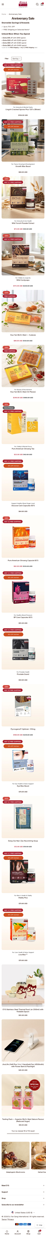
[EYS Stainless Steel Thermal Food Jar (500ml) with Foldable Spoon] (23, 985)
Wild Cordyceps (23, 280)
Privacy (11, 1219)
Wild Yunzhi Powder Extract (23, 223)
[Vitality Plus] (23, 872)
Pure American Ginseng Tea (23, 449)
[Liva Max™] (23, 929)
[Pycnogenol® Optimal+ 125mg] (23, 705)
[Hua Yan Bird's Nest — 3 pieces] (23, 311)
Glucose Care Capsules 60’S (23, 506)
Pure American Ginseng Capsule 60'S (23, 560)
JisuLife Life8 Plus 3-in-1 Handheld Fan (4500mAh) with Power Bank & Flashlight (23, 1065)
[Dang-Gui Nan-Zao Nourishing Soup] (23, 817)
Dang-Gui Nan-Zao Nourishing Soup (23, 841)
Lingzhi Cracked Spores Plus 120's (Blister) (23, 109)
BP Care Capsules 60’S (23, 617)
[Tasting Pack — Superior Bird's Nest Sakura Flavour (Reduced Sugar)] (23, 1095)
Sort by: (16, 59)
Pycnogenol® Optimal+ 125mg (23, 729)
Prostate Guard (23, 674)
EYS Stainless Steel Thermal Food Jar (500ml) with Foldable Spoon (23, 1010)
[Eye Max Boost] (23, 760)
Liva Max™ (23, 955)
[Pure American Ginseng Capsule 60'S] (23, 536)
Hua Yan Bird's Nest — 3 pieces (23, 335)
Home (4, 14)
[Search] (37, 4)
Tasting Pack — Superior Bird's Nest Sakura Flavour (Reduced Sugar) (23, 1120)
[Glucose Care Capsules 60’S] (23, 480)
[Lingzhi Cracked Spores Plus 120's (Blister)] (23, 83)
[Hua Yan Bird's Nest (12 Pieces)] (23, 366)
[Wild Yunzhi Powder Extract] (23, 197)
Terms (4, 1219)
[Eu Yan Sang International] (23, 4)
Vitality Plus (23, 898)
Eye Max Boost (23, 786)
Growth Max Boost (23, 166)
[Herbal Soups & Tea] (16, 1155)
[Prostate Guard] (23, 648)
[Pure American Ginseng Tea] (23, 423)
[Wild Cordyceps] (23, 254)
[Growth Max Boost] (23, 140)
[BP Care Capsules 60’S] (23, 591)
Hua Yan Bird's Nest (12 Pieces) (23, 392)
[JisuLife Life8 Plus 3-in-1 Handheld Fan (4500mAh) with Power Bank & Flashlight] (23, 1040)
